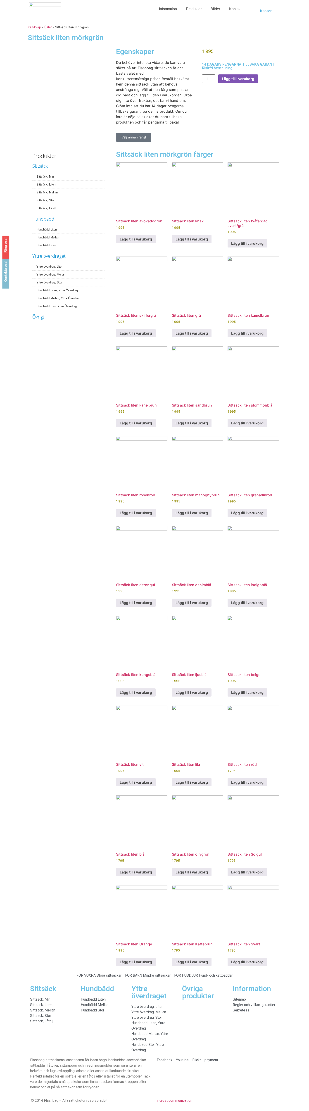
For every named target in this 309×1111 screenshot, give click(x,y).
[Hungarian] (257, 7)
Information (168, 9)
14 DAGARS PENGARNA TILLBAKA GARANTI (238, 64)
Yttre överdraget (49, 256)
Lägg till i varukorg (238, 78)
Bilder (215, 9)
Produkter (194, 9)
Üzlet (48, 27)
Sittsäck (40, 166)
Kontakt (235, 9)
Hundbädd (43, 219)
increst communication (174, 1100)
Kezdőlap (34, 27)
